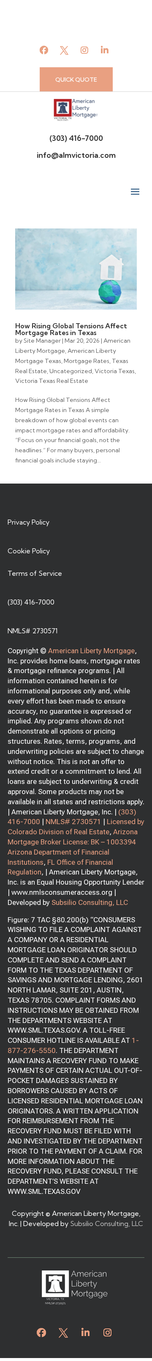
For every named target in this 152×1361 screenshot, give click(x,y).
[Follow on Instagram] (84, 50)
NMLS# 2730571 (73, 821)
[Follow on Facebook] (43, 50)
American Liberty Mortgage (91, 650)
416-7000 (24, 821)
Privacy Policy (28, 522)
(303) (127, 812)
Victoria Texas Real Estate (51, 381)
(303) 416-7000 (76, 138)
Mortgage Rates (86, 361)
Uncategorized (70, 371)
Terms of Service (35, 573)
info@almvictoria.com (76, 155)
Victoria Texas (115, 371)
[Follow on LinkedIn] (104, 50)
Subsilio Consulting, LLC (90, 902)
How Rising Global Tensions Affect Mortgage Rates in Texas (71, 329)
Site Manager (42, 340)
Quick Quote (76, 79)
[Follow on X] (64, 50)
